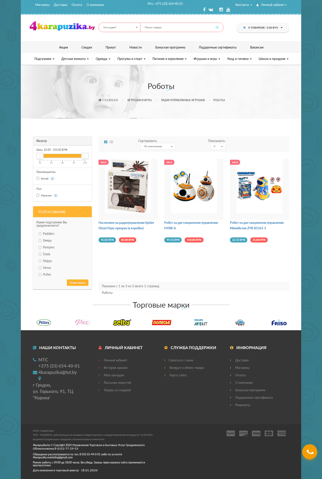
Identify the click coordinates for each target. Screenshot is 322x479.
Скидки (86, 47)
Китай (46, 178)
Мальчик (48, 195)
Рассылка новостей (117, 382)
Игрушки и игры (206, 59)
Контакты (242, 5)
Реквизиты (242, 405)
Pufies (47, 274)
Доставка (60, 5)
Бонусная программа (170, 47)
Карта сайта (178, 375)
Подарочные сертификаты (218, 47)
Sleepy (47, 240)
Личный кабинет (272, 5)
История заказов (115, 368)
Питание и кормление (168, 59)
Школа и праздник (272, 59)
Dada (46, 254)
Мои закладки (113, 375)
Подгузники (43, 59)
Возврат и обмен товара (186, 368)
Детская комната (74, 59)
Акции (63, 47)
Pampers (49, 247)
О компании (95, 5)
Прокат (111, 47)
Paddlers (48, 233)
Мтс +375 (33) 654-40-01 (165, 3)
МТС (43, 359)
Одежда (102, 59)
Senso (47, 267)
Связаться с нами (181, 360)
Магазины (42, 5)
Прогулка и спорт (130, 59)
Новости (135, 47)
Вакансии (257, 47)
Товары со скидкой (117, 390)
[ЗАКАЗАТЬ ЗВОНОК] (310, 453)
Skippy (47, 261)
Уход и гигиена (238, 59)
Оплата (77, 5)
